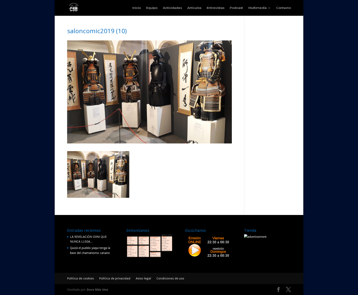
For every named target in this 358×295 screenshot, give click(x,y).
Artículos (194, 8)
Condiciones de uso (170, 278)
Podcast (236, 8)
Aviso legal (143, 278)
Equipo (151, 8)
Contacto (283, 8)
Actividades (172, 8)
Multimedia (257, 8)
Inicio (136, 8)
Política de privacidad (114, 278)
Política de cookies (80, 278)
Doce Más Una (97, 289)
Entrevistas (215, 8)
